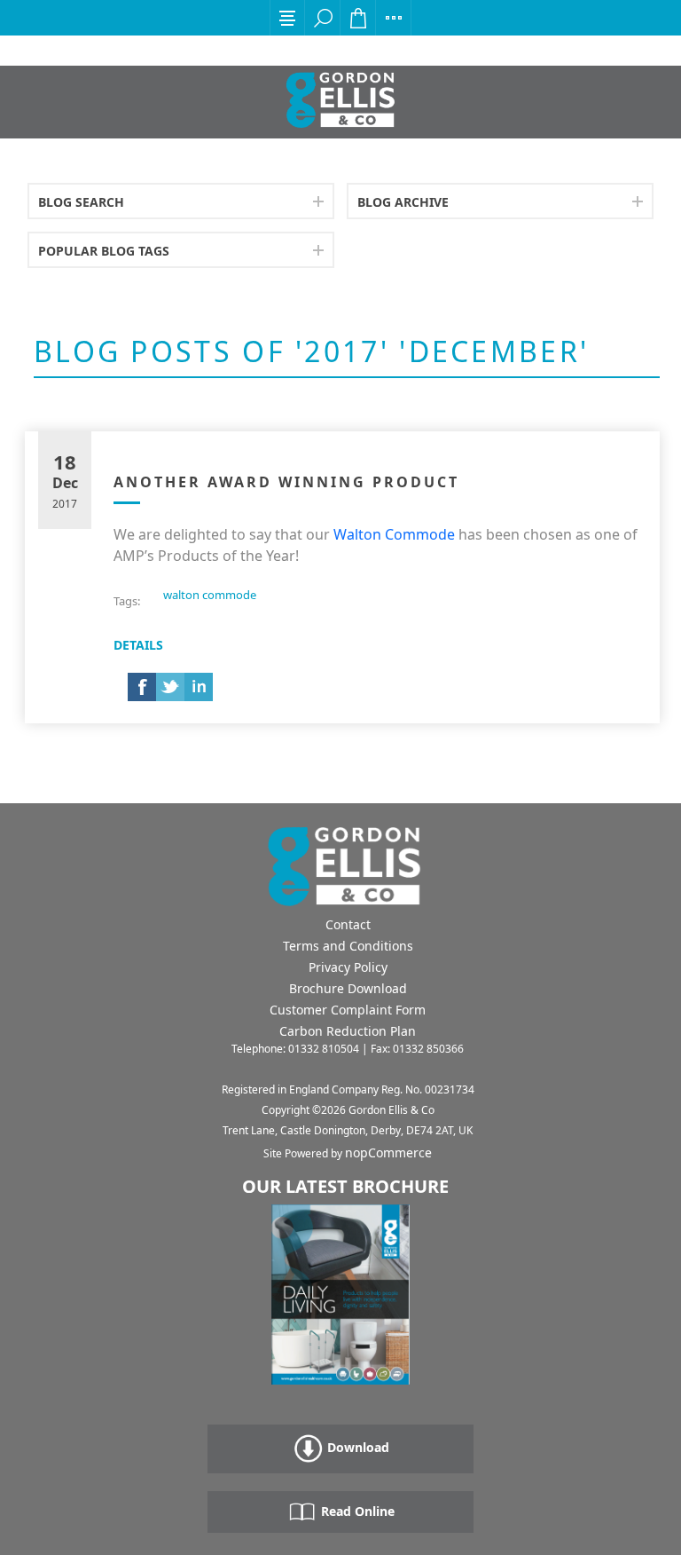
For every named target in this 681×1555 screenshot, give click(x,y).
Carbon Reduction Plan (347, 1030)
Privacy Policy (348, 967)
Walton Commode (394, 534)
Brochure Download (348, 988)
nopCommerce (388, 1152)
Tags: (127, 601)
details (138, 644)
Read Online (356, 1511)
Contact (348, 924)
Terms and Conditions (348, 945)
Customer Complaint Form (348, 1009)
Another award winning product (286, 482)
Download (356, 1447)
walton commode (209, 595)
